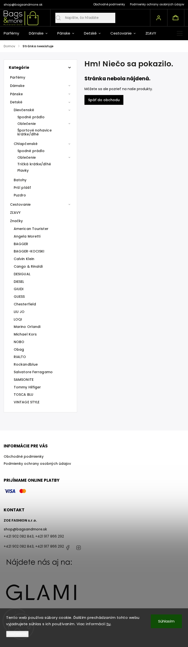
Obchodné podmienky (109, 4)
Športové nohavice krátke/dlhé (34, 132)
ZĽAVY (15, 212)
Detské (16, 102)
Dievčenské (24, 110)
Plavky (23, 170)
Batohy (20, 180)
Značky (16, 220)
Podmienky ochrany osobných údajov (157, 4)
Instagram (78, 547)
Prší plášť (22, 187)
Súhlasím (166, 621)
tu (108, 623)
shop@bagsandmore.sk (25, 529)
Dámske (17, 85)
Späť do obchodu (104, 99)
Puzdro (20, 195)
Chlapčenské (25, 143)
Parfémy (17, 77)
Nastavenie (17, 634)
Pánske (16, 94)
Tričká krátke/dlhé (34, 164)
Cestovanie (20, 204)
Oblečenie (26, 123)
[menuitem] (14, 33)
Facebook (67, 547)
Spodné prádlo (31, 117)
